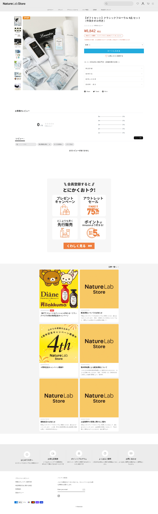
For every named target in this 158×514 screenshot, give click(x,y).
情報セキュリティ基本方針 (23, 482)
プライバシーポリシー (22, 478)
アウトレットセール (72, 9)
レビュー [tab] (20, 139)
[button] (111, 116)
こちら (119, 35)
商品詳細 (89, 68)
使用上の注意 (91, 79)
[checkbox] (69, 144)
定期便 (95, 9)
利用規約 (18, 489)
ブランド (60, 9)
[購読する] (84, 489)
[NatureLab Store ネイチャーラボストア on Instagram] (59, 496)
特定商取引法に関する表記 (23, 485)
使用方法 (89, 74)
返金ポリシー (19, 492)
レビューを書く (138, 137)
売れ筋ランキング (106, 9)
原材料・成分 (91, 84)
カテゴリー (50, 9)
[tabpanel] (79, 157)
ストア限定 (85, 9)
